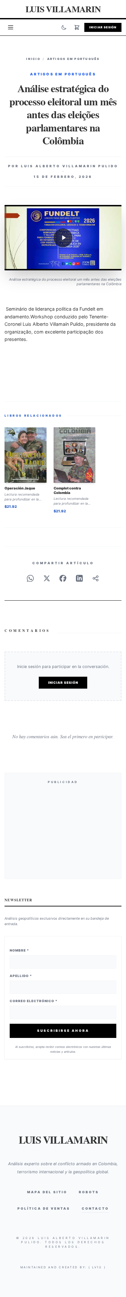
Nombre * (19, 950)
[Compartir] (95, 578)
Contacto (95, 1208)
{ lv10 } (97, 1267)
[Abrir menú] (10, 27)
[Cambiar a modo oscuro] (64, 27)
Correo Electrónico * (34, 1001)
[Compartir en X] (46, 578)
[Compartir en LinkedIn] (79, 578)
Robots (89, 1192)
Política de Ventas (43, 1208)
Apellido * (21, 976)
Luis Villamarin (63, 9)
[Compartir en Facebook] (63, 578)
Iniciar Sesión (103, 27)
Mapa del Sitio (47, 1192)
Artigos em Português (73, 59)
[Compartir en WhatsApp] (30, 578)
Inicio (33, 59)
